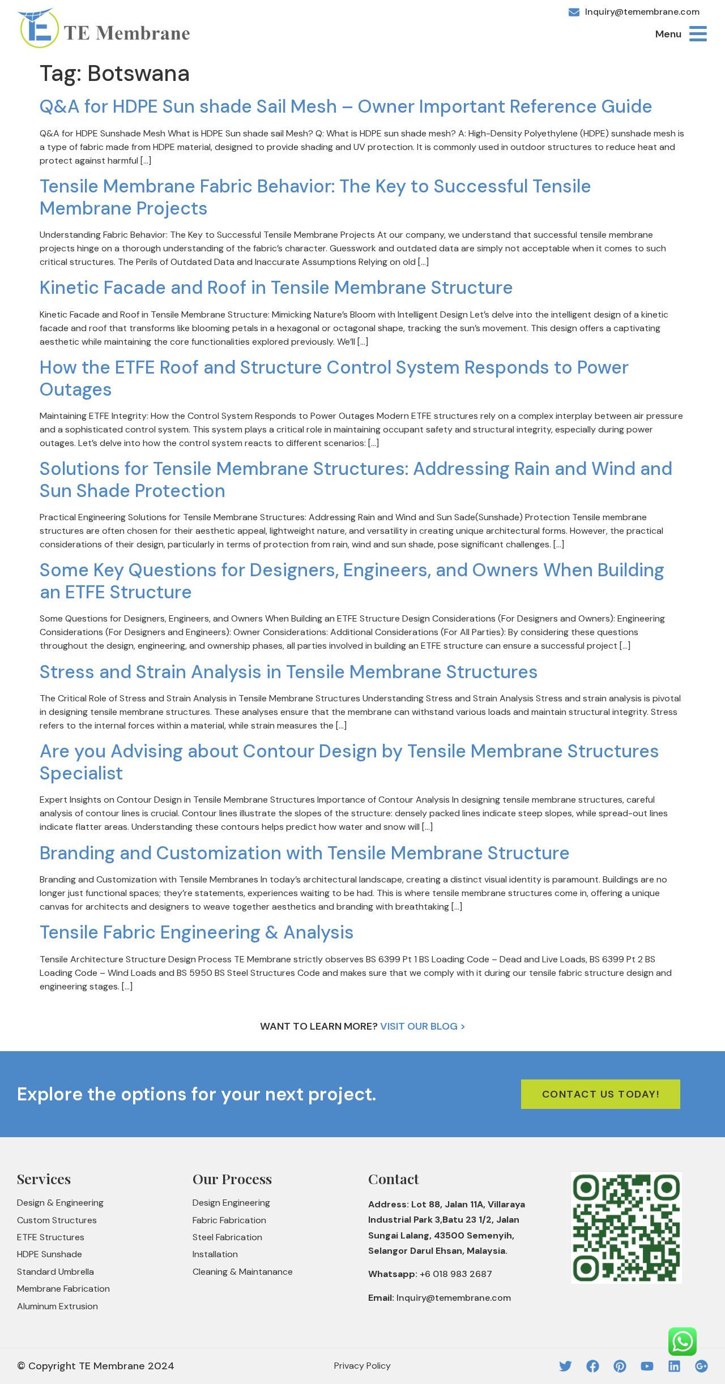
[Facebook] (592, 1366)
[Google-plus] (701, 1366)
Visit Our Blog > (423, 1026)
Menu (668, 34)
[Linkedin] (674, 1366)
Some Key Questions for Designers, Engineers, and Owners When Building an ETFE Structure (352, 580)
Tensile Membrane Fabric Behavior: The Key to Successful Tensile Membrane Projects (315, 197)
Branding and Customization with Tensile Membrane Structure (305, 853)
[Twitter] (565, 1366)
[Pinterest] (619, 1366)
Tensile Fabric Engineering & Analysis (197, 932)
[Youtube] (647, 1366)
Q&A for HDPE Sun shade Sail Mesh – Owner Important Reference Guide (346, 106)
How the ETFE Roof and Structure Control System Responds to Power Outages (334, 378)
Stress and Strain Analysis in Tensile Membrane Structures (289, 672)
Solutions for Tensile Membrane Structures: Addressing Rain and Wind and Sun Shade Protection (356, 479)
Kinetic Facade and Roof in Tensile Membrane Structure (276, 287)
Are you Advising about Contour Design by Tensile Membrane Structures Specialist (349, 762)
